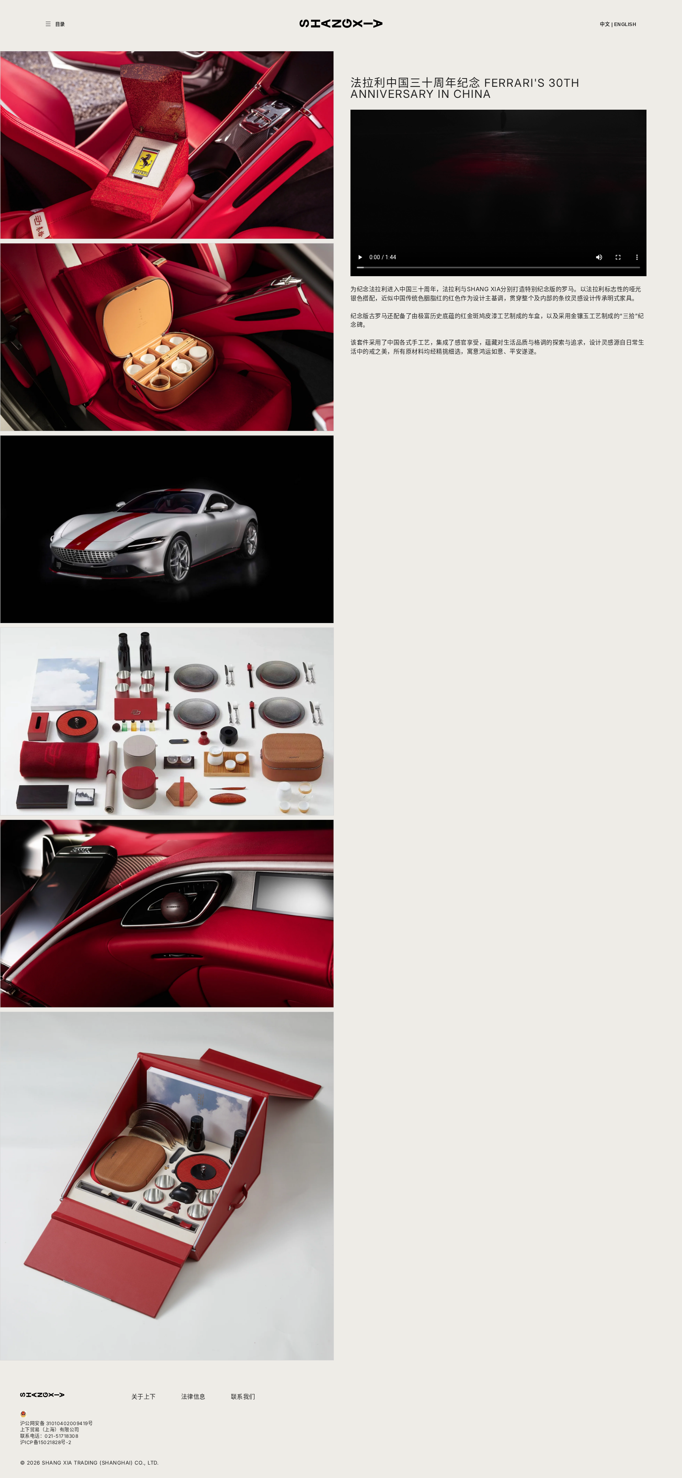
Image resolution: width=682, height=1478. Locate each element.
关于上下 (143, 1396)
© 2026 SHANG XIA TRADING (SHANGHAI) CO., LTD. (89, 1462)
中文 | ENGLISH (618, 24)
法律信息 (193, 1396)
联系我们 (243, 1396)
